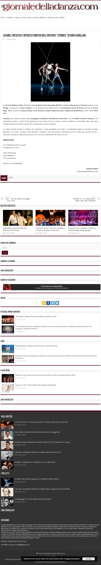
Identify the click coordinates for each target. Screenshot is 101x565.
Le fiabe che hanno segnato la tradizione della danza (37, 479)
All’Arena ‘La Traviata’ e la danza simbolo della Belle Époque (81, 229)
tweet (11, 177)
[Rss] (44, 303)
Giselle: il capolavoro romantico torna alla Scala (35, 462)
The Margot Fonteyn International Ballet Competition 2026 (35, 316)
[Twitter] (53, 303)
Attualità (10, 17)
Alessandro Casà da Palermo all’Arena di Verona (15, 229)
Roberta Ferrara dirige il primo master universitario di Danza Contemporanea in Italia (45, 375)
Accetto (88, 559)
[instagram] (57, 303)
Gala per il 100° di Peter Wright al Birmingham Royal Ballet (35, 385)
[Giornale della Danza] (50, 6)
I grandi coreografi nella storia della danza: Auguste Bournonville (42, 489)
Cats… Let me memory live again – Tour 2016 (17, 199)
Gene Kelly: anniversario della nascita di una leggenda (37, 432)
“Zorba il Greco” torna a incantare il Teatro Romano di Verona (50, 229)
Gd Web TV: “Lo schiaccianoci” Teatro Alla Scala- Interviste (84, 199)
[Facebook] (48, 303)
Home (2, 17)
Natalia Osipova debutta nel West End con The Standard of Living (42, 442)
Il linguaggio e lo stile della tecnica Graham (33, 499)
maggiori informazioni (72, 559)
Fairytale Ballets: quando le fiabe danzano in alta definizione (36, 346)
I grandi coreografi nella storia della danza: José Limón (38, 452)
